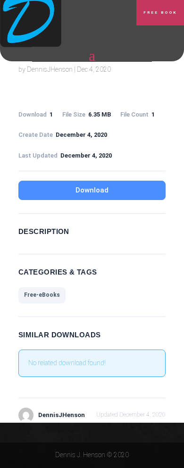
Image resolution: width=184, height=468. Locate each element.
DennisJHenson (50, 69)
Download (92, 190)
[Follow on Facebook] (78, 15)
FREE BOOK (160, 12)
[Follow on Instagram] (80, 38)
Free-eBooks (42, 295)
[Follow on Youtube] (104, 38)
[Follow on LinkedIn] (102, 15)
